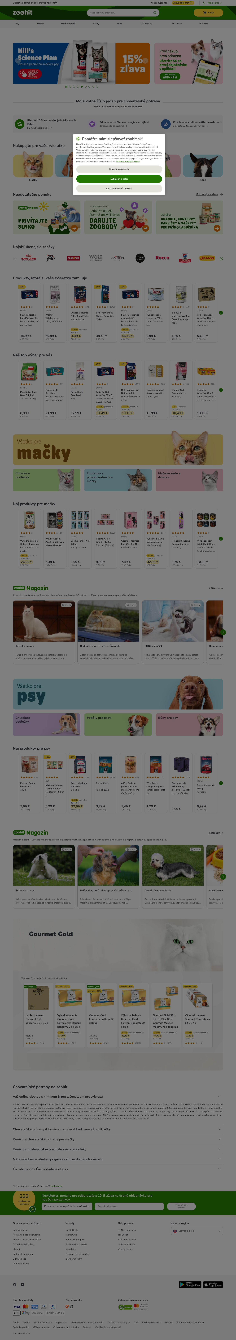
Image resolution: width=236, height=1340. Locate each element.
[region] (119, 164)
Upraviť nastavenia (119, 169)
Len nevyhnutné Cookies (119, 188)
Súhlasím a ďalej (119, 178)
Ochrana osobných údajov (128, 161)
